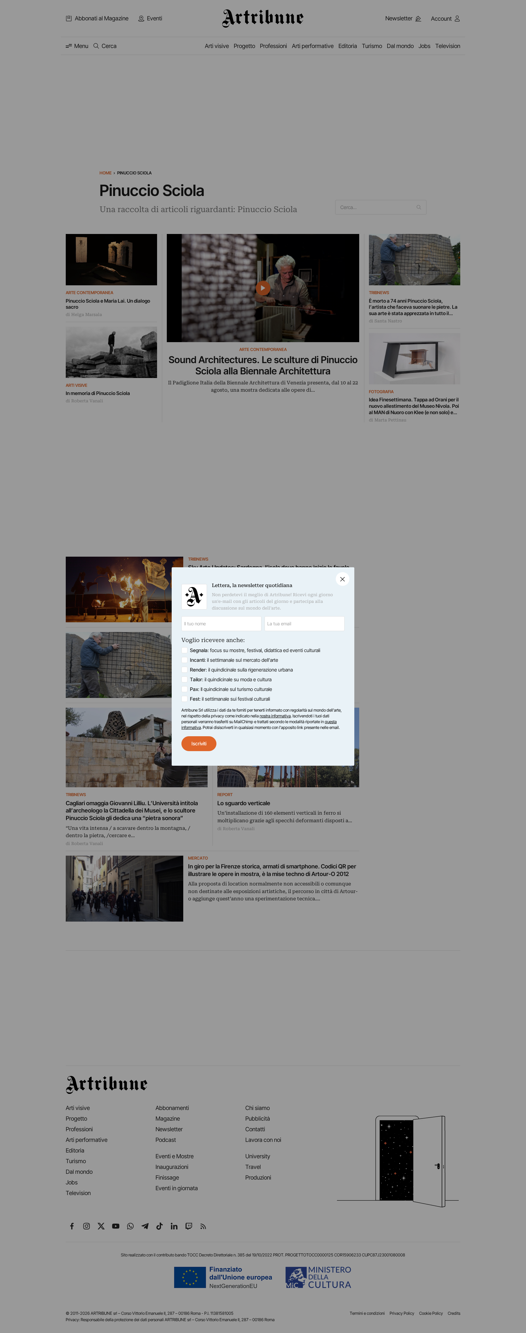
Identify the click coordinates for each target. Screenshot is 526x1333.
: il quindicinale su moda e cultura (231, 679)
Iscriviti (198, 743)
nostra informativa (275, 715)
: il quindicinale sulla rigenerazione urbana (241, 670)
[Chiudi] (342, 579)
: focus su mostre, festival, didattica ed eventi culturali (255, 650)
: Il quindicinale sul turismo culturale (231, 689)
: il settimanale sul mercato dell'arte (234, 660)
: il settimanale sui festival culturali (230, 699)
